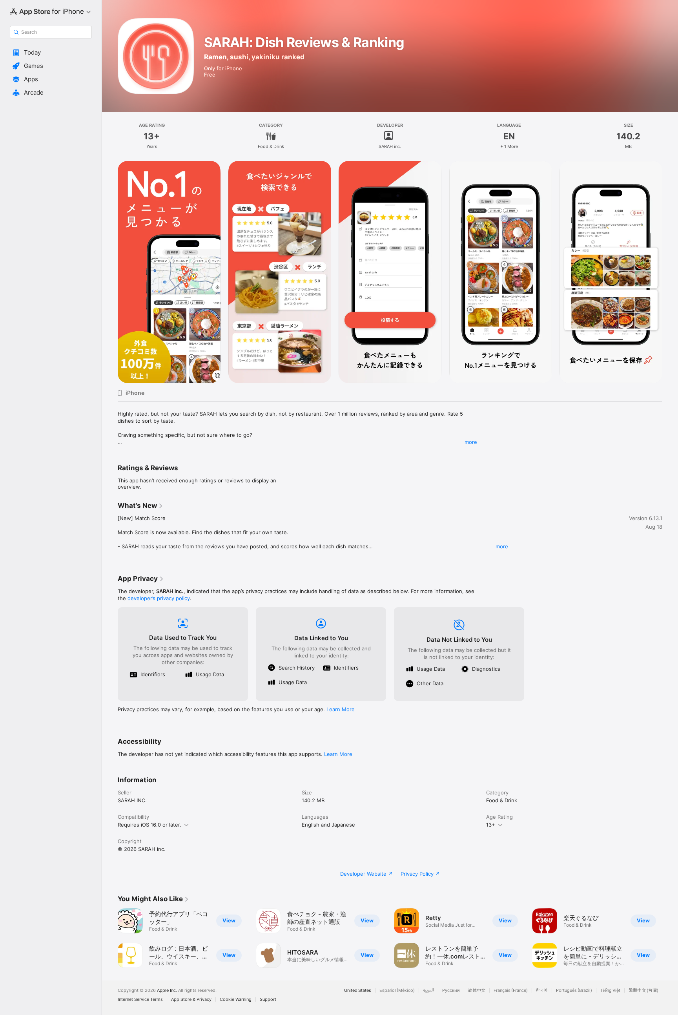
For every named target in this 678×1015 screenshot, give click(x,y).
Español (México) (397, 990)
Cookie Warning (236, 999)
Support (268, 999)
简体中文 (476, 990)
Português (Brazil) (574, 990)
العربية (428, 990)
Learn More (340, 709)
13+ (490, 824)
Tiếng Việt (610, 990)
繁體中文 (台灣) (643, 990)
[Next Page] (670, 272)
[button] (50, 52)
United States (357, 990)
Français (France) (511, 990)
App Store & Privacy (191, 999)
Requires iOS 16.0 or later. (149, 824)
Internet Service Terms (140, 999)
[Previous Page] (109, 272)
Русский (451, 990)
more (471, 442)
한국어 (542, 990)
